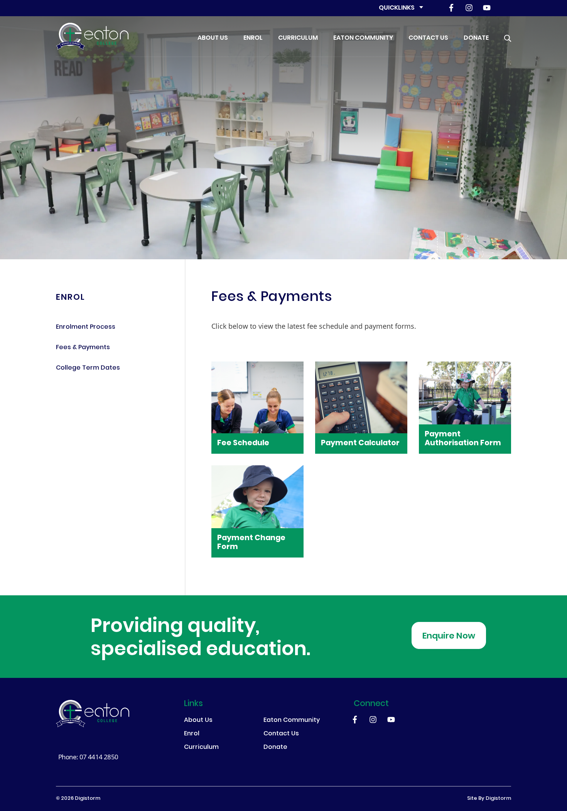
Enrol (253, 38)
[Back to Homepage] (92, 36)
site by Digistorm (489, 798)
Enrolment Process (85, 327)
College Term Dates (88, 368)
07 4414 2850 (98, 756)
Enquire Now (448, 636)
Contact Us (428, 38)
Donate (476, 38)
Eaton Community (363, 38)
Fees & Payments (83, 348)
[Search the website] (507, 36)
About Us (212, 38)
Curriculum (298, 38)
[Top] (92, 713)
